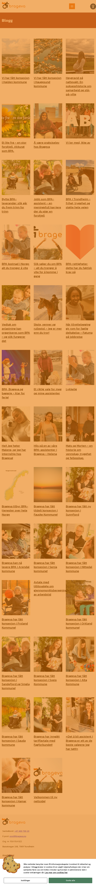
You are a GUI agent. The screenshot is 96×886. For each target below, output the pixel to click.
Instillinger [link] (25, 880)
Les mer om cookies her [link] (56, 872)
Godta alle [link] (70, 880)
